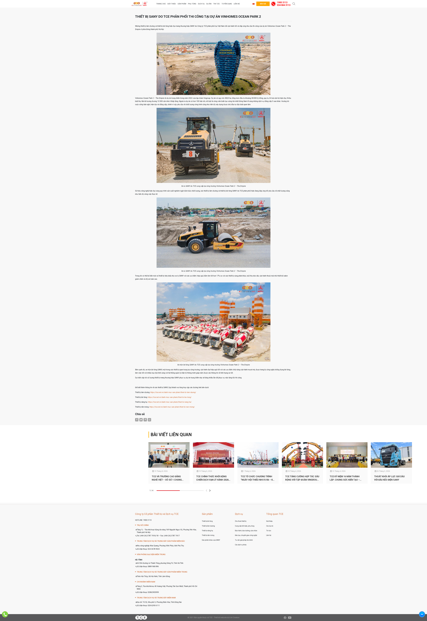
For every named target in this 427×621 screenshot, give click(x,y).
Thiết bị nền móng (208, 535)
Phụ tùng (192, 4)
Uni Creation (234, 617)
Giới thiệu (171, 4)
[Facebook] (285, 617)
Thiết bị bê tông (207, 521)
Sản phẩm (182, 4)
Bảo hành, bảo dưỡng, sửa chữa (246, 530)
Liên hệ (237, 4)
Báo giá (263, 4)
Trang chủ (161, 4)
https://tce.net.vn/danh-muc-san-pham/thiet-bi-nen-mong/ (172, 407)
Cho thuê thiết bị (240, 521)
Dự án (208, 4)
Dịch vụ (201, 4)
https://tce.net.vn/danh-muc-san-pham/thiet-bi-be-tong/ (169, 397)
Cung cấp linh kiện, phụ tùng (244, 526)
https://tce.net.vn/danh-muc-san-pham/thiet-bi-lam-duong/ (173, 392)
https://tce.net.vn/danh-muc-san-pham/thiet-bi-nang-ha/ (170, 402)
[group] (169, 463)
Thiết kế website (220, 617)
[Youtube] (289, 617)
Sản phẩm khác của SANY (211, 540)
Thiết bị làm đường (208, 526)
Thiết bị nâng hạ (207, 530)
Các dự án (269, 526)
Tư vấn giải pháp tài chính (244, 540)
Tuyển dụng (227, 4)
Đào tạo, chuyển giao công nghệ (246, 535)
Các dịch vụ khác (241, 545)
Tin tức (216, 4)
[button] (209, 490)
